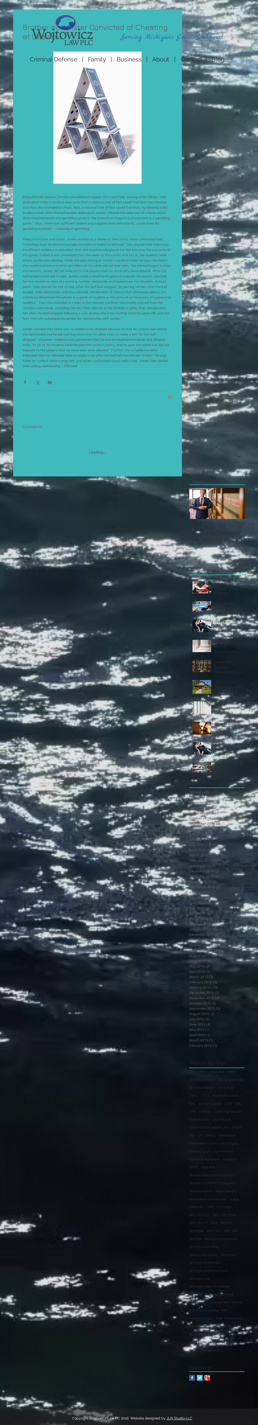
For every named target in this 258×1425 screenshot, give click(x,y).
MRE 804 (231, 1227)
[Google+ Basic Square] (207, 1374)
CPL (238, 1100)
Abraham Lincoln (225, 1092)
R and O (224, 1322)
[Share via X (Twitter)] (37, 382)
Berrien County (210, 1100)
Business (129, 59)
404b (232, 1068)
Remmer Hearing (202, 1330)
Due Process (223, 1147)
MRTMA (195, 1235)
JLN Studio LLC (179, 1414)
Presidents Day (201, 1315)
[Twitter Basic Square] (200, 1374)
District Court (200, 1147)
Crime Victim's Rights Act (209, 1123)
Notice (237, 1298)
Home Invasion (200, 1187)
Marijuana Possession (222, 1235)
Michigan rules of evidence (209, 1283)
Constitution (199, 1116)
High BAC (208, 1163)
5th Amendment (231, 1076)
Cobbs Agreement (228, 1108)
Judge (234, 1195)
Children (204, 1108)
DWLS (211, 1132)
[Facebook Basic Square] (192, 1374)
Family (97, 59)
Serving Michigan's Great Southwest (171, 37)
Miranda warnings (219, 1291)
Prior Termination (229, 1315)
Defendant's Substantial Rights (214, 1139)
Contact (193, 59)
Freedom (230, 1155)
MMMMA (196, 1227)
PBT (224, 1306)
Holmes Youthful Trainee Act (211, 1171)
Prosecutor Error (202, 1322)
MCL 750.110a (224, 1211)
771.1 (204, 1092)
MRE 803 (214, 1227)
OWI (192, 1306)
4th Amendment (202, 1076)
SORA (214, 1338)
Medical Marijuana (203, 1251)
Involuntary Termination (208, 1195)
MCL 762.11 (198, 1219)
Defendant (227, 1132)
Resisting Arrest (231, 1330)
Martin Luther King (204, 1243)
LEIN (210, 1203)
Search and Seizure (204, 1346)
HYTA (193, 1163)
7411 (193, 1092)
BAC (192, 1100)
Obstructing (208, 1306)
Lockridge (224, 1203)
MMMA (226, 1219)
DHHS (237, 1123)
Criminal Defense (52, 59)
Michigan (228, 1251)
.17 (191, 1068)
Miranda (195, 1291)
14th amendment (211, 1068)
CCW (228, 1100)
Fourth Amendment (204, 1155)
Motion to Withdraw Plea (209, 1298)
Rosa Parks (198, 1338)
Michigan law (199, 1275)
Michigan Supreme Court (208, 1267)
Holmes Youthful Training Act (212, 1179)
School (227, 1338)
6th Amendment (202, 1084)
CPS (192, 1108)
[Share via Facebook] (25, 382)
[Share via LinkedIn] (49, 382)
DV (200, 1132)
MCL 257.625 (199, 1211)
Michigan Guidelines (204, 1259)
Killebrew (196, 1203)
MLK (214, 1219)
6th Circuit (226, 1084)
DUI (192, 1132)
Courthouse (221, 1116)
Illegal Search (225, 1187)
